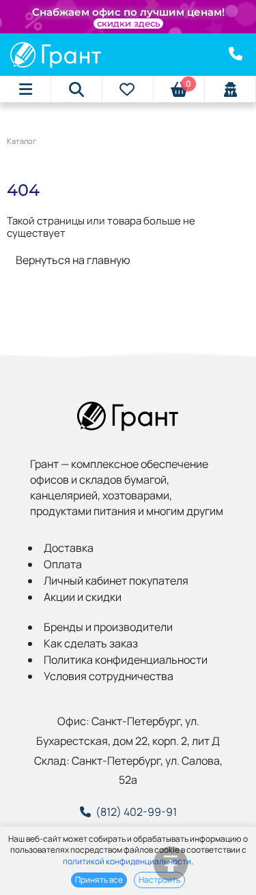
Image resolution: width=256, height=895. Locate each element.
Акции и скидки (83, 596)
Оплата (63, 564)
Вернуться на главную (73, 259)
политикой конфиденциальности (127, 861)
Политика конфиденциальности (126, 659)
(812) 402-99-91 (136, 811)
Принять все (99, 879)
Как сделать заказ (91, 643)
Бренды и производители (108, 626)
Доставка (69, 547)
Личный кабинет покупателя (116, 580)
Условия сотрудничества (108, 676)
